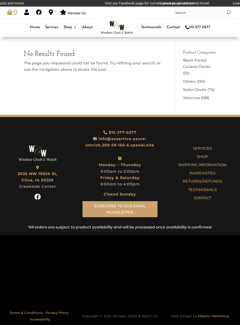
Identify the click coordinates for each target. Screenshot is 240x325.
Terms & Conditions (26, 313)
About (87, 27)
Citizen (189, 81)
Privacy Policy (57, 313)
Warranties (202, 173)
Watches (191, 98)
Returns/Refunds (202, 181)
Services (51, 27)
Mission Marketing (213, 316)
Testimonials (151, 27)
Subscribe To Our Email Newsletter (120, 209)
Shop (68, 27)
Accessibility (40, 319)
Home (35, 27)
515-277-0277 (199, 27)
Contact (173, 27)
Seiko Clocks (194, 89)
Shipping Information (202, 165)
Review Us (77, 13)
